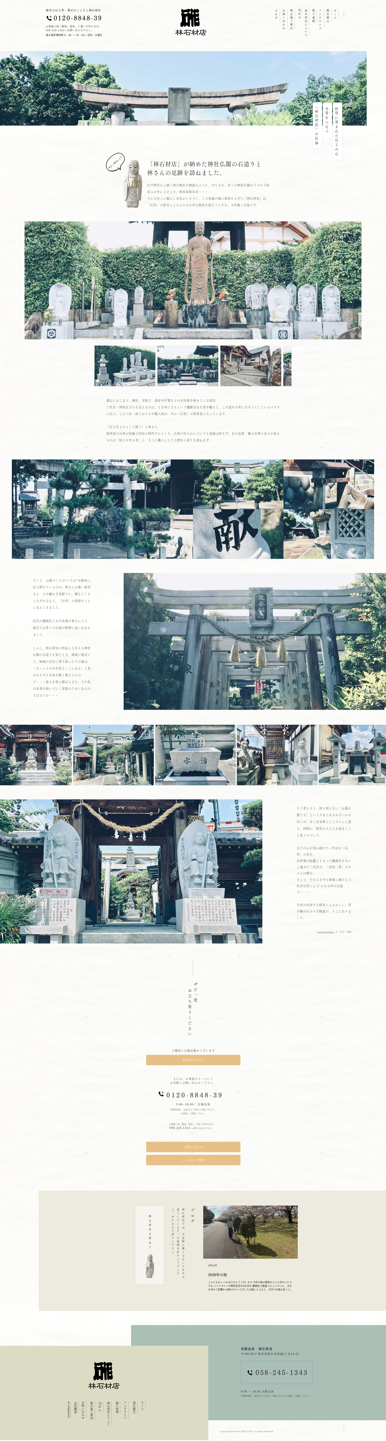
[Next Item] (284, 366)
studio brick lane (325, 932)
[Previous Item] (101, 366)
